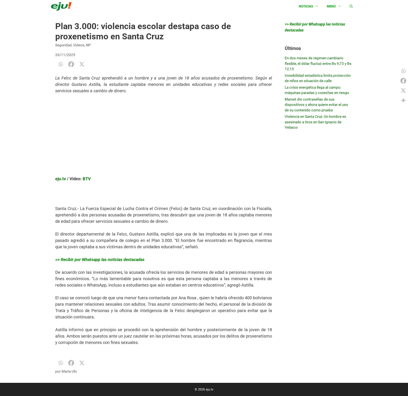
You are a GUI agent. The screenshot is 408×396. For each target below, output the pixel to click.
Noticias (306, 6)
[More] (403, 100)
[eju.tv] (62, 6)
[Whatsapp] (60, 64)
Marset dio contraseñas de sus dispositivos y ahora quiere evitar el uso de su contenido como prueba (316, 104)
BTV (87, 178)
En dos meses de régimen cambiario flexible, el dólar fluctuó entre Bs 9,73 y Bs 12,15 (318, 63)
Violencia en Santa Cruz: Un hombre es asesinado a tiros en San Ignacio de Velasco (315, 121)
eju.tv (60, 178)
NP (88, 45)
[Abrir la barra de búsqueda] (351, 6)
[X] (82, 64)
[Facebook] (71, 64)
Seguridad (63, 45)
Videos (78, 45)
